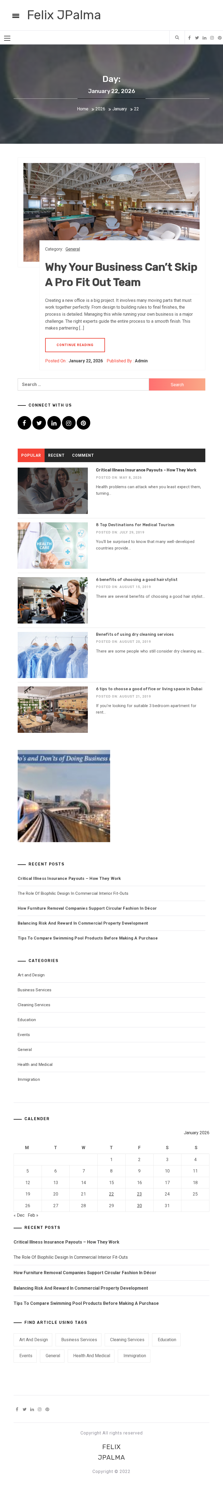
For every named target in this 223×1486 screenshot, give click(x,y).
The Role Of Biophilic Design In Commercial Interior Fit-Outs (73, 893)
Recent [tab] (56, 455)
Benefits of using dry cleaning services (135, 634)
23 (139, 1194)
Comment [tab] (83, 455)
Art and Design (31, 975)
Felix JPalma (64, 15)
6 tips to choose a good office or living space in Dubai (149, 689)
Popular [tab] (31, 455)
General (73, 249)
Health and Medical (35, 1064)
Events (24, 1034)
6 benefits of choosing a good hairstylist (137, 579)
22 (111, 1194)
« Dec (19, 1215)
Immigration (29, 1079)
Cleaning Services (34, 1004)
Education (27, 1019)
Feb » (33, 1215)
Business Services (34, 990)
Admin (141, 360)
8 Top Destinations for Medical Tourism (135, 525)
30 (139, 1205)
